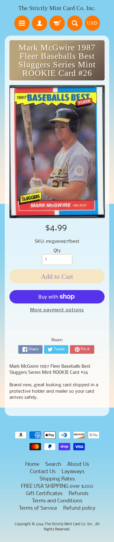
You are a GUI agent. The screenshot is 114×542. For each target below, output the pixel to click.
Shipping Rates (57, 479)
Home (32, 464)
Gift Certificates (44, 494)
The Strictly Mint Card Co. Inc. (57, 8)
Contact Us (43, 472)
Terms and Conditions (57, 501)
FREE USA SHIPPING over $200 (57, 486)
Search (53, 464)
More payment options (57, 310)
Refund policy (79, 508)
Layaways (73, 472)
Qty (57, 251)
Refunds (78, 494)
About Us (78, 464)
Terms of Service (38, 508)
